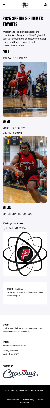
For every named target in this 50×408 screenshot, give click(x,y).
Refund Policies (12, 399)
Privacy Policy (28, 399)
